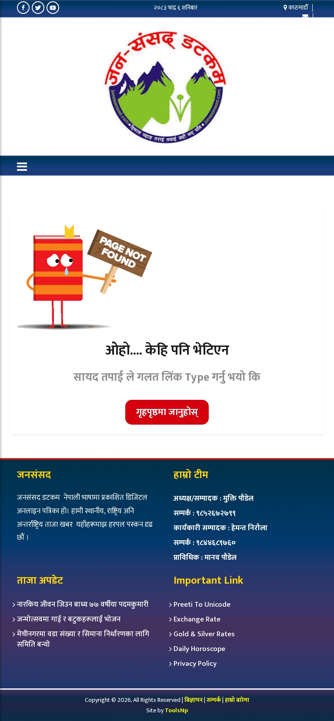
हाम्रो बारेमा (237, 700)
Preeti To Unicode (202, 604)
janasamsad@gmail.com (275, 25)
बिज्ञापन (193, 700)
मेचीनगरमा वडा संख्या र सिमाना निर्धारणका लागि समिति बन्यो (83, 639)
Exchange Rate (197, 619)
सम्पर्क (214, 700)
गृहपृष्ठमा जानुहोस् (167, 412)
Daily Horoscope (199, 649)
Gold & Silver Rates (204, 634)
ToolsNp (176, 710)
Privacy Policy (195, 664)
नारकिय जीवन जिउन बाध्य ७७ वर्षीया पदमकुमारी (82, 604)
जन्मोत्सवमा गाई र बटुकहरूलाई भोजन (68, 619)
